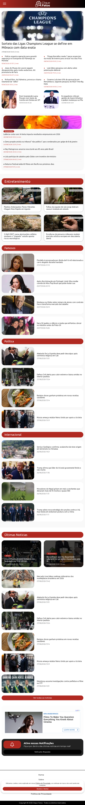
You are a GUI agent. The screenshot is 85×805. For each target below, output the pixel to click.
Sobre (41, 780)
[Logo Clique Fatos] (42, 4)
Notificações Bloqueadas (42, 752)
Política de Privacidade (41, 794)
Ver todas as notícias (42, 698)
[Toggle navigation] (4, 4)
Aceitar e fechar (42, 789)
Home (41, 775)
